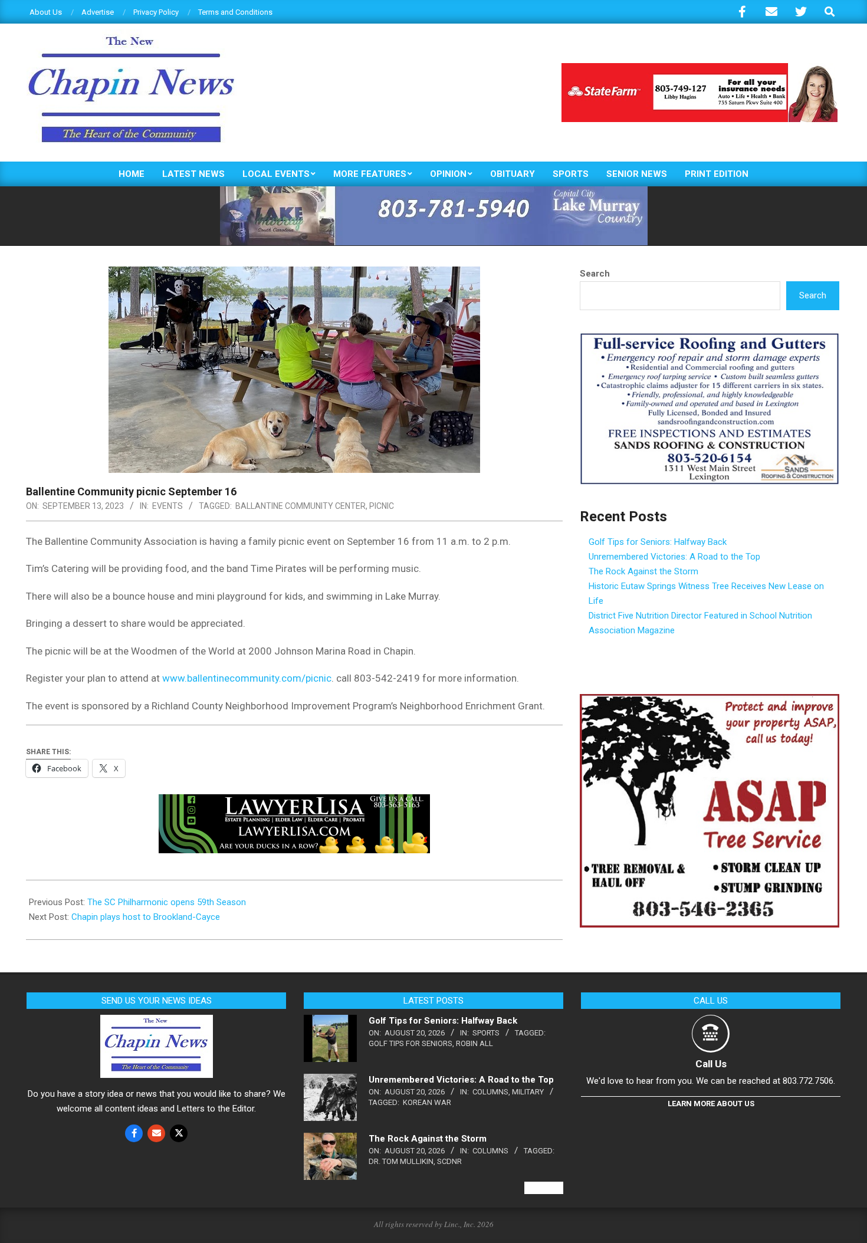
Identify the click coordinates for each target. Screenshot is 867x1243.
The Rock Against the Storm (643, 571)
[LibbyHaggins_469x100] (699, 68)
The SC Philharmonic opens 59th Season (166, 902)
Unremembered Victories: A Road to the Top (674, 556)
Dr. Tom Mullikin (401, 1161)
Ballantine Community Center (300, 506)
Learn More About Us (711, 1103)
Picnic (381, 506)
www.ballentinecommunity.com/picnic (246, 678)
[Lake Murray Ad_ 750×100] (434, 191)
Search (595, 273)
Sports (486, 1032)
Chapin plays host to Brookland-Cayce (145, 917)
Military (528, 1091)
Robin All (474, 1043)
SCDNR (449, 1161)
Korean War (427, 1102)
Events (167, 506)
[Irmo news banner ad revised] (294, 802)
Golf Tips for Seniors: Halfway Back (658, 542)
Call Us (711, 1064)
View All (543, 1187)
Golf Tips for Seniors (410, 1043)
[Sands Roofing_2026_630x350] (709, 338)
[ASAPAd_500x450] (709, 701)
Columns (490, 1091)
